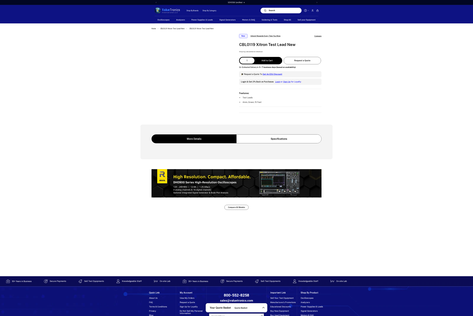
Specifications (279, 138)
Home (154, 28)
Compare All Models (236, 207)
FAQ (151, 302)
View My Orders (187, 298)
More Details (194, 138)
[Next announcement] (317, 2)
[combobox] (285, 10)
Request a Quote (302, 60)
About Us (153, 298)
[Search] (265, 10)
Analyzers (305, 302)
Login (277, 82)
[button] (317, 10)
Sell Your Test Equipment (282, 298)
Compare (317, 36)
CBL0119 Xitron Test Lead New (172, 28)
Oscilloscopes (307, 298)
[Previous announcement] (156, 2)
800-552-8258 (236, 295)
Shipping (242, 51)
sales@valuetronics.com (236, 300)
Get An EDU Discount (272, 74)
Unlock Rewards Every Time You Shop (265, 36)
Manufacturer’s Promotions (283, 302)
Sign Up (286, 82)
